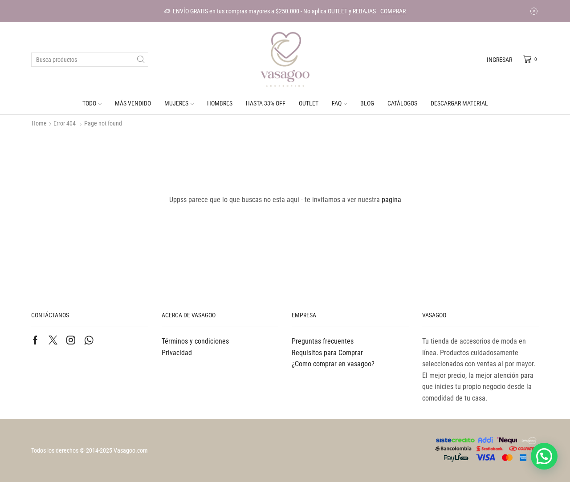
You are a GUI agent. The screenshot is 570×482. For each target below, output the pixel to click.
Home (39, 123)
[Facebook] (35, 340)
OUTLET (308, 103)
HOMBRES (219, 103)
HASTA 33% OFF (265, 103)
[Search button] (141, 59)
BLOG (367, 103)
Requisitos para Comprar (327, 352)
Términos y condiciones (195, 341)
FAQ (337, 103)
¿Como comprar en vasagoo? (333, 364)
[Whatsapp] (89, 340)
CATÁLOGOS (402, 103)
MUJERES (176, 103)
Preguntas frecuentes (323, 341)
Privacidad (177, 352)
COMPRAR (393, 11)
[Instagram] (70, 340)
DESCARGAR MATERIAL (459, 103)
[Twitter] (53, 340)
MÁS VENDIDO (133, 103)
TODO (89, 103)
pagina (391, 199)
